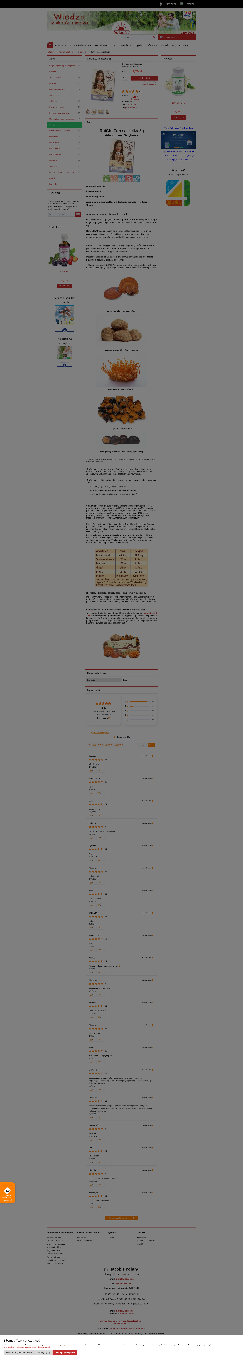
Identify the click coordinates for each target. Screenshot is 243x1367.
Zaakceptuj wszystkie (64, 1352)
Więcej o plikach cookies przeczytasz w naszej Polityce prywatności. (27, 1347)
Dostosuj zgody (43, 1352)
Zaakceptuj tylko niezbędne (19, 1352)
